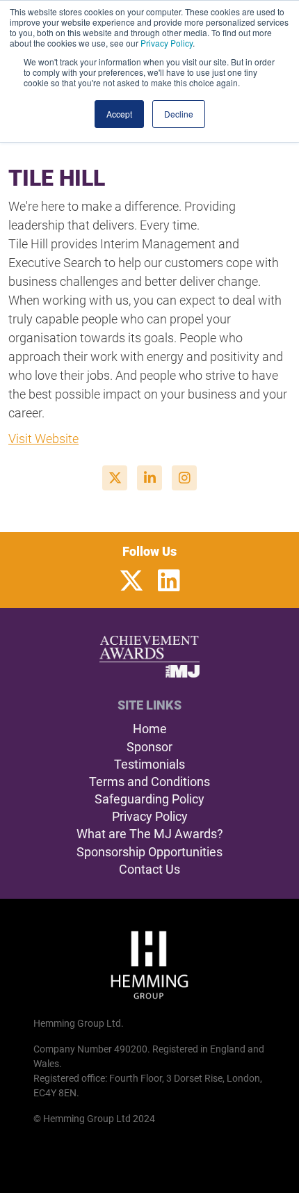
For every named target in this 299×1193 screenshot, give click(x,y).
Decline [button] (178, 114)
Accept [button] (119, 114)
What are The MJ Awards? (149, 833)
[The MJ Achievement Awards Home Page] (149, 657)
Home (150, 728)
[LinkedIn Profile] (169, 581)
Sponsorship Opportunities (149, 851)
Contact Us (149, 869)
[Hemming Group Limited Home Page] (149, 965)
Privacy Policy (166, 43)
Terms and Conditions (149, 781)
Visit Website (43, 438)
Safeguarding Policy (149, 799)
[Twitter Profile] (131, 581)
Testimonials (149, 764)
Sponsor (149, 746)
